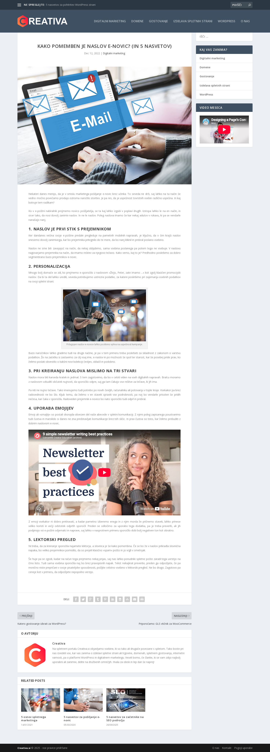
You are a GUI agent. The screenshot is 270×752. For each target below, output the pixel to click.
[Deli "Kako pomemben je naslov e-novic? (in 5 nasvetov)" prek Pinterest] (105, 599)
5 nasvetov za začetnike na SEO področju (125, 718)
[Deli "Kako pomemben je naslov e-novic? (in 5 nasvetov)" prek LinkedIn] (112, 599)
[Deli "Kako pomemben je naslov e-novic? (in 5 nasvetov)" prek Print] (142, 599)
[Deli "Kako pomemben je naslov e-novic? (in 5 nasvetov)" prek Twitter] (83, 599)
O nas (245, 21)
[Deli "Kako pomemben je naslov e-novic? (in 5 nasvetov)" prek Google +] (90, 599)
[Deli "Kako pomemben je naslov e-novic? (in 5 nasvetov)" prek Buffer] (120, 599)
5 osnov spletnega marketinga (33, 718)
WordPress (226, 21)
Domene (137, 21)
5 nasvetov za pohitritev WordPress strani (71, 4)
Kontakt (226, 748)
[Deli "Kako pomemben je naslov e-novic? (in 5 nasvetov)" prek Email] (134, 599)
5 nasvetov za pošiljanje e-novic (82, 718)
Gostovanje (158, 21)
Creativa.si (23, 748)
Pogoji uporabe (243, 748)
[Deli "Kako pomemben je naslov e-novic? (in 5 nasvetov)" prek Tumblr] (98, 599)
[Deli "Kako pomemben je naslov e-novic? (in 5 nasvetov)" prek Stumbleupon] (127, 599)
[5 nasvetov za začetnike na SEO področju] (125, 700)
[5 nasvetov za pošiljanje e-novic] (83, 700)
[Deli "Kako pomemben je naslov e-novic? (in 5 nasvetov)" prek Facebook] (76, 599)
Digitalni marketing (110, 21)
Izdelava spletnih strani (192, 21)
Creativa (58, 643)
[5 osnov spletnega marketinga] (40, 700)
